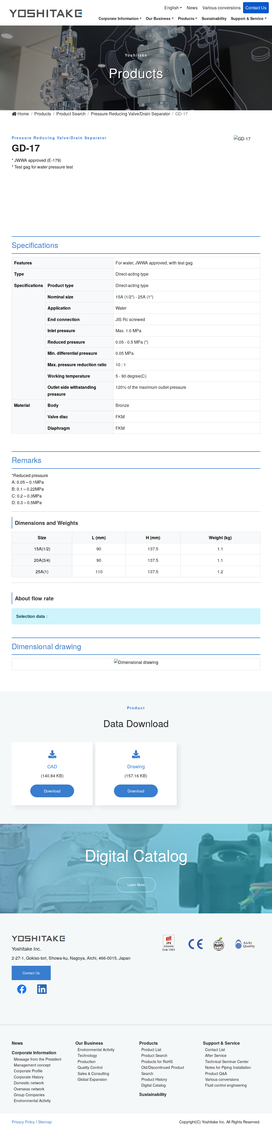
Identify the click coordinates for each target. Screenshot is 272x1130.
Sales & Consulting (93, 1073)
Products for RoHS (157, 1061)
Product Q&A (216, 1073)
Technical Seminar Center (227, 1061)
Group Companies (29, 1094)
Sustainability (214, 18)
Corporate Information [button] (119, 18)
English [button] (171, 8)
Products (42, 114)
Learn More (136, 884)
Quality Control (90, 1067)
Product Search (71, 114)
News (192, 8)
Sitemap (45, 1121)
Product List (151, 1049)
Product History (154, 1079)
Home (22, 114)
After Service (216, 1055)
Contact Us (255, 8)
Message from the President (37, 1059)
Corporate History (29, 1077)
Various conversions (221, 8)
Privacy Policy (23, 1121)
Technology (87, 1055)
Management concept (32, 1065)
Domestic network (29, 1082)
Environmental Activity (32, 1100)
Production (87, 1061)
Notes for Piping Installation (228, 1067)
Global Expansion (92, 1079)
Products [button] (186, 18)
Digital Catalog (153, 1085)
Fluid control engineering (226, 1085)
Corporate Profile (28, 1070)
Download (52, 791)
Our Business (89, 1043)
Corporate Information (34, 1052)
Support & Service (221, 1043)
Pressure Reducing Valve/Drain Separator (130, 114)
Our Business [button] (158, 18)
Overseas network (29, 1088)
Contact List (215, 1049)
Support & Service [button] (247, 18)
